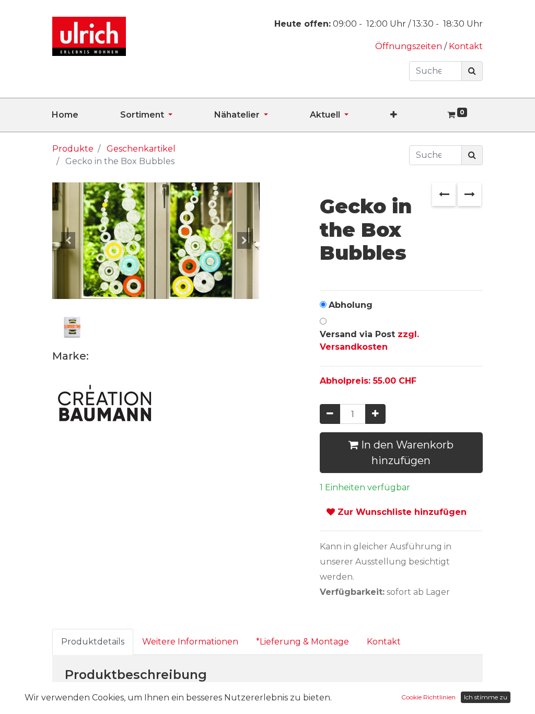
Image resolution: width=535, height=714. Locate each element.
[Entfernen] (330, 414)
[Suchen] (472, 71)
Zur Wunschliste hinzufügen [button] (401, 512)
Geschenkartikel (141, 149)
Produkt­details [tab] (92, 642)
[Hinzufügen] (375, 414)
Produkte (73, 149)
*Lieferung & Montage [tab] (302, 642)
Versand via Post (369, 340)
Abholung (351, 305)
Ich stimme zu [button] (485, 697)
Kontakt (466, 46)
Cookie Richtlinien (428, 697)
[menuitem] (86, 115)
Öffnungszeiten (409, 46)
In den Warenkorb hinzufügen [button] (405, 453)
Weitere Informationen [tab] (190, 642)
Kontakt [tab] (384, 642)
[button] (414, 115)
